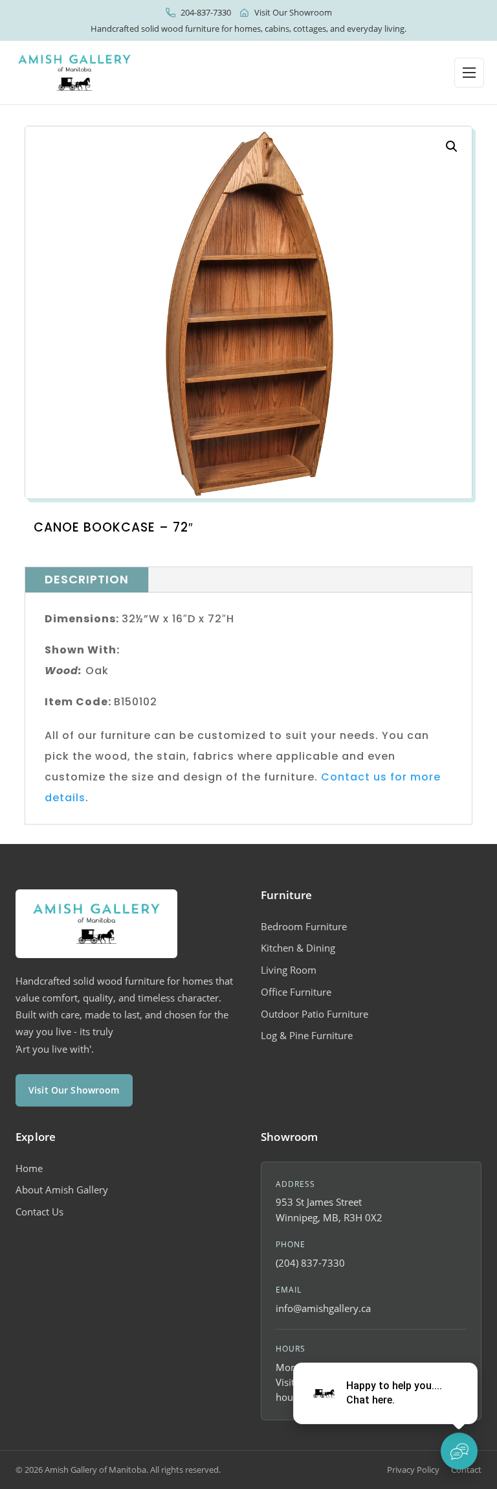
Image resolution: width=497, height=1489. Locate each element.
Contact (466, 1469)
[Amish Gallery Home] (74, 72)
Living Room (288, 969)
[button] (451, 146)
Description (87, 579)
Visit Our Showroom (293, 12)
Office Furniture (296, 991)
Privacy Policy (413, 1469)
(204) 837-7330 (310, 1262)
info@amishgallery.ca (323, 1308)
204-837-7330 (206, 12)
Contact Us (39, 1211)
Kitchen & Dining (298, 947)
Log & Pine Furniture (307, 1035)
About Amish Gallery (62, 1189)
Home (29, 1168)
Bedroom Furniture (304, 926)
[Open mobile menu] (469, 73)
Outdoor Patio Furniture (314, 1013)
